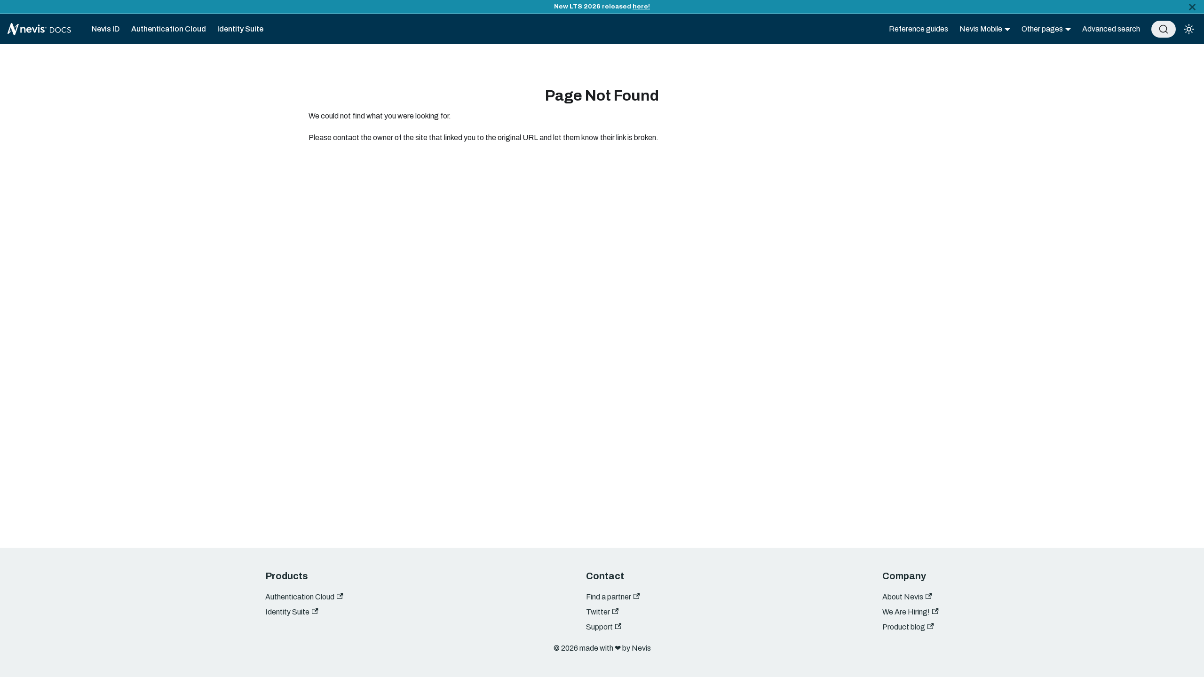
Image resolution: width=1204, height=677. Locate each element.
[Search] (1163, 29)
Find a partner (608, 597)
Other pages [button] (1042, 29)
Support (599, 627)
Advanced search (1111, 29)
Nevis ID (106, 29)
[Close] (1192, 7)
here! (641, 6)
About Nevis (902, 597)
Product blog (903, 627)
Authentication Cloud (168, 29)
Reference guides (918, 29)
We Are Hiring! (906, 612)
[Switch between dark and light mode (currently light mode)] (1188, 29)
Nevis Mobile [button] (980, 29)
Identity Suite (240, 29)
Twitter (598, 612)
